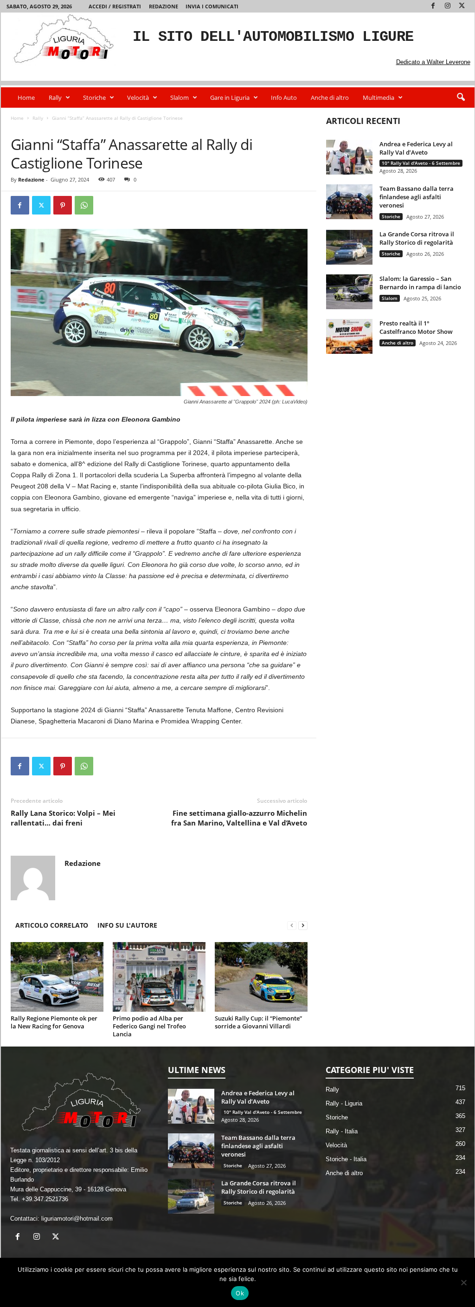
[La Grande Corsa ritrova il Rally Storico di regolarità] (349, 247)
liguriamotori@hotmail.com (77, 1218)
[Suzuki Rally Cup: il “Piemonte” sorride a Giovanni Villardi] (261, 977)
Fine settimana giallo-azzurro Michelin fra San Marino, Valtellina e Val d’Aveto (239, 817)
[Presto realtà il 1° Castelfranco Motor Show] (349, 336)
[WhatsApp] (84, 205)
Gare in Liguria (230, 97)
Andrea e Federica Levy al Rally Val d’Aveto (416, 148)
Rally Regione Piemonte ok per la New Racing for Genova (54, 1022)
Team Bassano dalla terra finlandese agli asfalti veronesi (416, 196)
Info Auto (284, 97)
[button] (460, 97)
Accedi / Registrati (115, 6)
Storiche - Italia (346, 1159)
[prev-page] (291, 925)
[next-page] (303, 925)
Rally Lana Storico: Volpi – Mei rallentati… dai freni (63, 817)
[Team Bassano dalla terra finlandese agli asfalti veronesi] (349, 201)
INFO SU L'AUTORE (127, 925)
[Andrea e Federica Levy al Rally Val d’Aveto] (349, 157)
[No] (463, 1282)
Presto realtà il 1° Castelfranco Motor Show (416, 327)
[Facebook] (433, 6)
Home (26, 97)
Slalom (179, 97)
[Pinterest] (62, 205)
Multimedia (378, 97)
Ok (240, 1293)
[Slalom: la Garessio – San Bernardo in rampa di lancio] (349, 291)
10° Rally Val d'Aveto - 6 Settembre (421, 163)
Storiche (94, 97)
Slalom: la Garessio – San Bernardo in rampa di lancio (420, 282)
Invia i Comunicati (212, 6)
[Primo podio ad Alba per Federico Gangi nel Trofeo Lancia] (159, 977)
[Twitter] (462, 6)
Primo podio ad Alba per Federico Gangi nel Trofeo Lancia (149, 1026)
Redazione (163, 6)
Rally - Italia (342, 1131)
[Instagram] (447, 6)
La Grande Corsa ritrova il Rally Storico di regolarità (416, 238)
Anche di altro (330, 97)
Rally (55, 97)
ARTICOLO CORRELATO (51, 925)
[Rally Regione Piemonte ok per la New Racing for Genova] (57, 977)
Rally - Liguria (52, 127)
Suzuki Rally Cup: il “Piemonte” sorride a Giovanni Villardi (258, 1022)
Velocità (138, 97)
